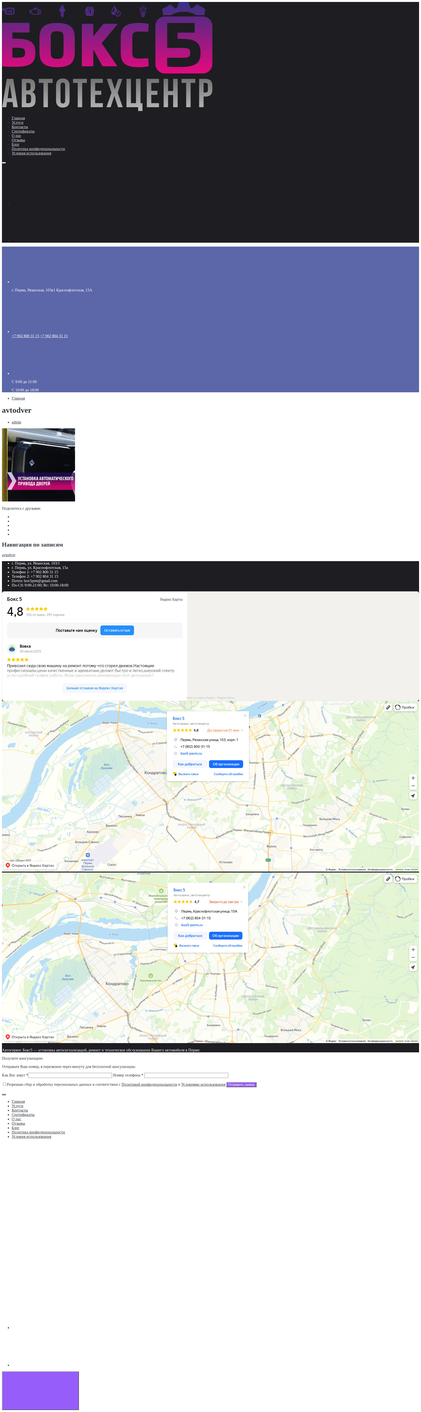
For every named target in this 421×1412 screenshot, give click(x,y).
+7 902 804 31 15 (54, 336)
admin (16, 422)
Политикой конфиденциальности (149, 1084)
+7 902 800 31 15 (25, 336)
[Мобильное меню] (4, 162)
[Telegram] (48, 240)
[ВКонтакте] (48, 203)
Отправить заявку (241, 1084)
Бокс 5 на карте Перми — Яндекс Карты (210, 697)
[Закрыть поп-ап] (4, 1094)
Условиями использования (203, 1084)
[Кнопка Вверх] (40, 1390)
